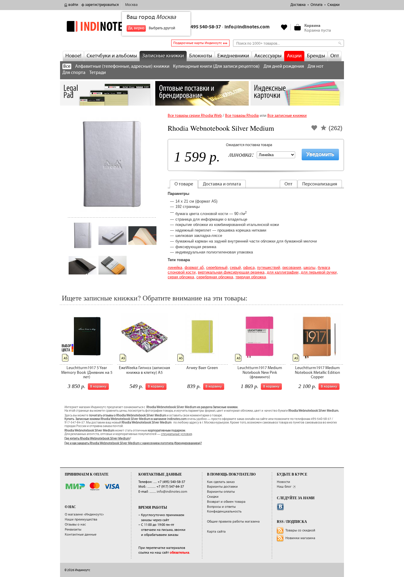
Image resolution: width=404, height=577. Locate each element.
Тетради (97, 72)
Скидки (333, 5)
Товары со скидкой (300, 530)
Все (66, 66)
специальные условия (176, 434)
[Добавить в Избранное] (314, 129)
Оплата (316, 5)
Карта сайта (216, 532)
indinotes (107, 26)
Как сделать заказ (221, 482)
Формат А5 (194, 267)
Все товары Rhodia (242, 115)
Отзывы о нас (75, 524)
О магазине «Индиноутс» (84, 514)
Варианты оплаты (221, 492)
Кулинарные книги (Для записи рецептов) (216, 66)
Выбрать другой (162, 28)
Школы (309, 267)
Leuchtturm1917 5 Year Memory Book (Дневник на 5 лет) (86, 372)
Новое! (73, 56)
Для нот (316, 66)
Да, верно (136, 28)
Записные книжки (163, 56)
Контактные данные (80, 534)
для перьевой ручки (319, 272)
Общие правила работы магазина (233, 521)
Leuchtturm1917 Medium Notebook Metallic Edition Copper (317, 372)
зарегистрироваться (102, 5)
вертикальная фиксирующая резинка (231, 272)
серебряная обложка (214, 277)
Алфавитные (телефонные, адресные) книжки (122, 66)
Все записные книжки (287, 115)
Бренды (316, 56)
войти (73, 5)
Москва (131, 5)
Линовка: (241, 154)
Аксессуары (268, 56)
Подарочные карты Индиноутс (197, 43)
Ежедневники (233, 56)
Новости (283, 482)
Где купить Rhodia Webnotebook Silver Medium (97, 438)
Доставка (298, 5)
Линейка (175, 267)
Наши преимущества (81, 519)
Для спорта (73, 72)
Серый (235, 267)
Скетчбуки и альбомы (112, 56)
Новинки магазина (300, 538)
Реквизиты (73, 529)
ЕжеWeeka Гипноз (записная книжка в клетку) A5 (144, 370)
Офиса (249, 267)
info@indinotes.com (247, 27)
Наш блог (284, 487)
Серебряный (216, 267)
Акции (294, 56)
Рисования (291, 267)
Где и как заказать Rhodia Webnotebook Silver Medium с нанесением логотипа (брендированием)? (133, 443)
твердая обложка (250, 277)
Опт (334, 56)
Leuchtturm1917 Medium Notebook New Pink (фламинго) (259, 372)
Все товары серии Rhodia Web (195, 115)
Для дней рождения (284, 66)
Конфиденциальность (224, 511)
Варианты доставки (222, 487)
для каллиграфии (282, 272)
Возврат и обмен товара (226, 502)
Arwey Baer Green (202, 368)
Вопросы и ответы (221, 507)
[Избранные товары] (284, 27)
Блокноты (200, 56)
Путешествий (268, 267)
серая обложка (181, 277)
